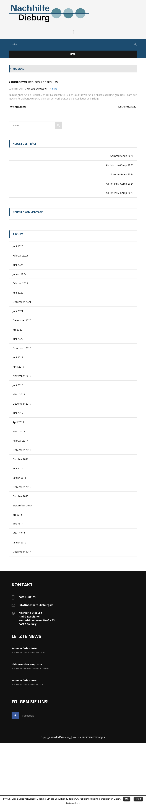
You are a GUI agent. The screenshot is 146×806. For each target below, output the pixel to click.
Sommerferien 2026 (121, 156)
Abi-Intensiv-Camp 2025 (119, 165)
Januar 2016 (19, 477)
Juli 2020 (17, 329)
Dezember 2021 (22, 301)
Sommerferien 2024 (121, 174)
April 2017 (18, 422)
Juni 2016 (18, 468)
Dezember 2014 (22, 551)
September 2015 (22, 505)
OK (126, 798)
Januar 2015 (19, 542)
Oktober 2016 (20, 459)
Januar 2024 (19, 274)
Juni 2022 (18, 292)
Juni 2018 (18, 385)
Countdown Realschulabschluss (33, 82)
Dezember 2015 (22, 487)
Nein (138, 798)
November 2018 (22, 376)
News (54, 89)
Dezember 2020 (22, 320)
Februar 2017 (20, 440)
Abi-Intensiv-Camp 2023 (119, 193)
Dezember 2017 (22, 403)
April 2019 (18, 366)
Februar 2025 (20, 255)
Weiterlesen (18, 107)
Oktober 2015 (20, 496)
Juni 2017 (18, 413)
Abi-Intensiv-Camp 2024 (119, 183)
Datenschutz (73, 803)
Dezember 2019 (22, 348)
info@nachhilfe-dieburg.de (36, 605)
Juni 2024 (18, 264)
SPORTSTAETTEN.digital (93, 737)
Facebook (28, 715)
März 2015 (19, 533)
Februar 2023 (20, 283)
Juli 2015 (17, 514)
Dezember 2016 (22, 450)
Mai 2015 (18, 524)
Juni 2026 (18, 246)
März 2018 (19, 394)
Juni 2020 (18, 339)
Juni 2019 (18, 357)
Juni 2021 (18, 311)
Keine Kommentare (127, 107)
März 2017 (19, 431)
